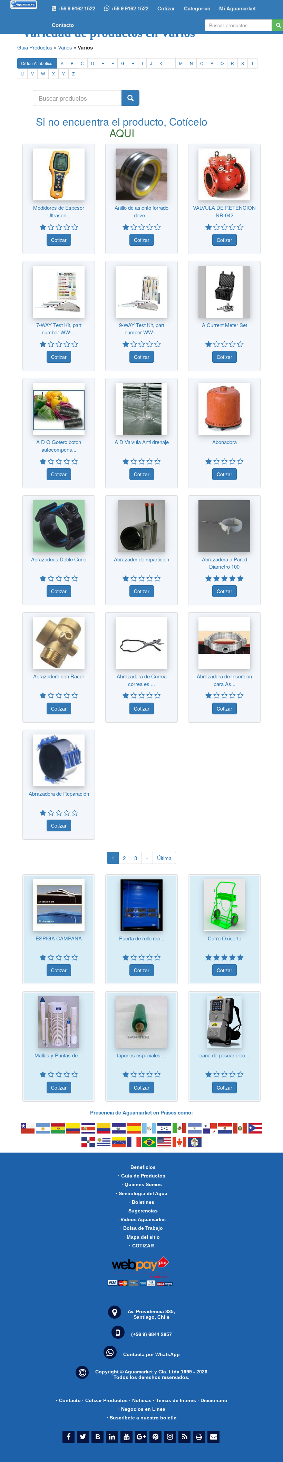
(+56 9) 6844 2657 (151, 1334)
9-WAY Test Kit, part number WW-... (141, 328)
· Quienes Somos (141, 1184)
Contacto (63, 25)
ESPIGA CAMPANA (59, 938)
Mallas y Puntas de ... (59, 1055)
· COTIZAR (141, 1245)
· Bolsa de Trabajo (141, 1228)
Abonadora (224, 441)
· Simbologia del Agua (141, 1193)
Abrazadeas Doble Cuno (58, 559)
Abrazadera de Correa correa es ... (142, 680)
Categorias (197, 8)
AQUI (121, 132)
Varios (65, 47)
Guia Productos (34, 47)
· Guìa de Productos (141, 1176)
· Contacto (68, 1400)
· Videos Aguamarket (141, 1219)
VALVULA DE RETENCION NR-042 (224, 211)
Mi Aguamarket (237, 8)
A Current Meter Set (224, 324)
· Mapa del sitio (142, 1237)
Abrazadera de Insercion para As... (224, 680)
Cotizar (166, 8)
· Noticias (140, 1400)
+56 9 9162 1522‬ (75, 8)
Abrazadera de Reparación (59, 793)
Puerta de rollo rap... (141, 938)
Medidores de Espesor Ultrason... (58, 211)
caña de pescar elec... (224, 1055)
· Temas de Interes (174, 1400)
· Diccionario (212, 1400)
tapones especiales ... (141, 1055)
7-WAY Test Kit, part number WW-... (58, 328)
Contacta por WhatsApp (151, 1354)
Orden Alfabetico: (37, 63)
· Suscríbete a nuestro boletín (142, 1417)
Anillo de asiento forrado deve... (141, 211)
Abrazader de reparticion (141, 559)
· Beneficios (141, 1167)
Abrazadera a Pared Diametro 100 (224, 563)
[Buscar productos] (130, 98)
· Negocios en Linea (141, 1409)
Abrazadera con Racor (58, 676)
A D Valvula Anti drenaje (142, 441)
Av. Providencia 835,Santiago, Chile (151, 1314)
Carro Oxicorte (224, 938)
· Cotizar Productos (105, 1400)
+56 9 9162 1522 (128, 8)
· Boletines (141, 1202)
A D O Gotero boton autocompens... (58, 445)
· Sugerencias (141, 1210)
